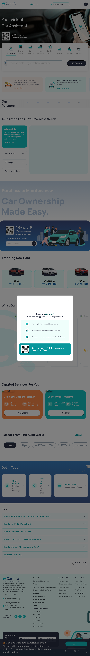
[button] (46, 307)
